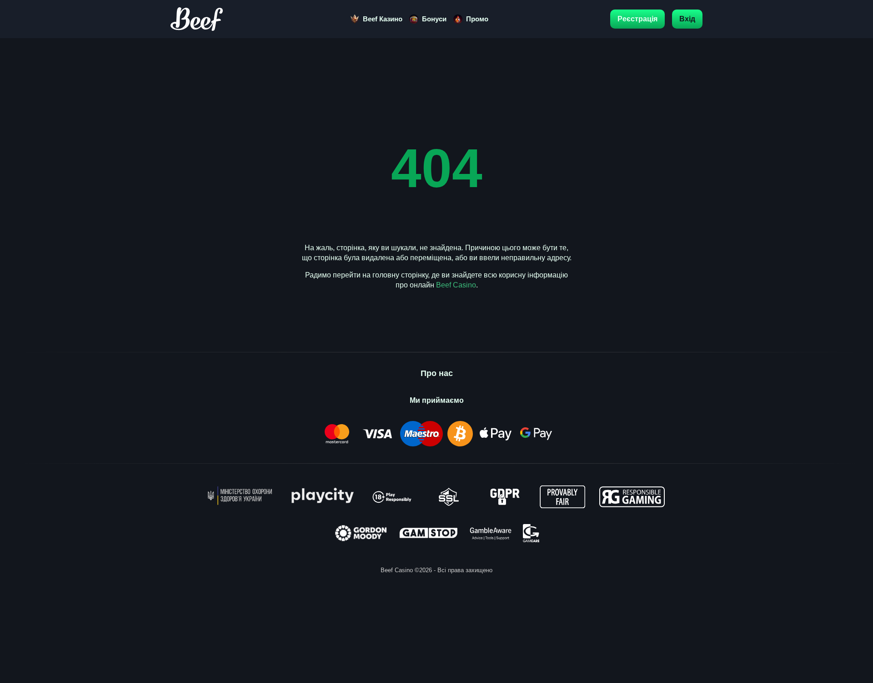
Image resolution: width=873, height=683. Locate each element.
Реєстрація (637, 19)
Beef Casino (456, 285)
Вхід (687, 19)
